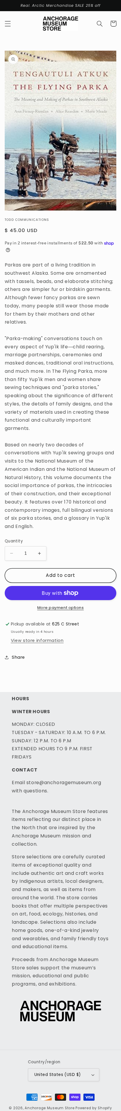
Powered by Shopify (93, 1108)
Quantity (14, 541)
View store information (37, 640)
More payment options (60, 607)
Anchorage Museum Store (49, 1108)
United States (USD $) (57, 1074)
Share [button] (18, 657)
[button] (7, 23)
